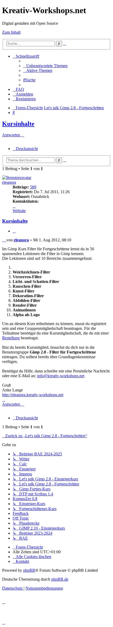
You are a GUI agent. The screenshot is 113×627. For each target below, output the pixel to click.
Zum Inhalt (11, 32)
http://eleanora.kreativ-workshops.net (32, 394)
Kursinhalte (18, 123)
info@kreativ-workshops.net (60, 376)
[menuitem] (45, 65)
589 (33, 187)
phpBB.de (59, 579)
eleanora (9, 182)
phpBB (29, 570)
